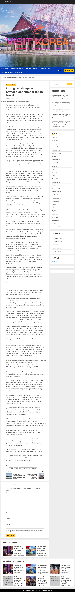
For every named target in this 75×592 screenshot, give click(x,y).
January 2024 (55, 223)
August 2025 (55, 163)
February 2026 (56, 144)
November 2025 (56, 153)
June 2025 (54, 169)
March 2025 (55, 179)
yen (36, 468)
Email (8, 518)
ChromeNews (42, 590)
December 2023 (56, 227)
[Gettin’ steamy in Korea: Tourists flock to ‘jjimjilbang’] (55, 569)
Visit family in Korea (7, 72)
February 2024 (56, 220)
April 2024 (54, 214)
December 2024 (56, 188)
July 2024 (54, 204)
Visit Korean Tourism (32, 68)
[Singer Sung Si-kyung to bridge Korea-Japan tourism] (55, 581)
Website (8, 524)
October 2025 (55, 156)
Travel (32, 468)
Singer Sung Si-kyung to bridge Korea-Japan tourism (66, 581)
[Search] (63, 70)
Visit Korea (4, 68)
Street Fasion (55, 262)
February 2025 (56, 182)
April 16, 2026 (65, 574)
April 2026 (54, 137)
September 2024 (56, 198)
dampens (16, 468)
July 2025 (54, 166)
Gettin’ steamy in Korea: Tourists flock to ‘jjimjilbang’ (61, 110)
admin (8, 98)
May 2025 (54, 172)
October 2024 (55, 195)
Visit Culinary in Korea (16, 68)
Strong (28, 468)
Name (8, 513)
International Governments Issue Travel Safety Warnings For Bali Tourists (42, 552)
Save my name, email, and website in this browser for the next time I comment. (24, 531)
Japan (20, 468)
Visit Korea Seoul (45, 68)
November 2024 (56, 191)
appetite (11, 468)
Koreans (24, 468)
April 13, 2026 (65, 585)
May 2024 (54, 211)
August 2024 (55, 201)
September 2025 (56, 159)
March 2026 (55, 140)
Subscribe (70, 70)
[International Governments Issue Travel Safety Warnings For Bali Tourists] (31, 551)
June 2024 (54, 207)
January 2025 (55, 185)
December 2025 (56, 150)
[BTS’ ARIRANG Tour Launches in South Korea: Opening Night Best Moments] (8, 581)
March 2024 (55, 217)
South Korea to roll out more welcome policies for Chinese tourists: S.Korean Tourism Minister (19, 554)
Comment (9, 493)
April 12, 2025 (15, 98)
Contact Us (18, 72)
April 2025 (54, 175)
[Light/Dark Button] (59, 70)
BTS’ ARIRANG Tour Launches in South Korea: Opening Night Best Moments (61, 116)
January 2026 (55, 147)
